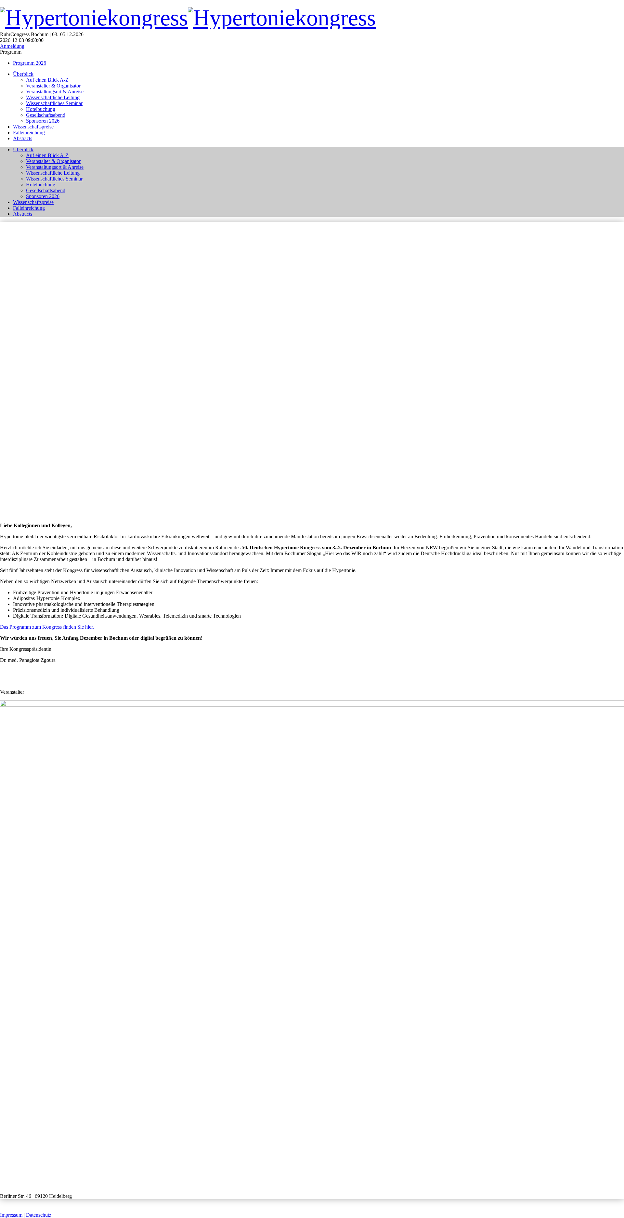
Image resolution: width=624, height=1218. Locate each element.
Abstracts (22, 138)
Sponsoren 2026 (42, 121)
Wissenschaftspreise (33, 126)
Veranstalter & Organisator (53, 85)
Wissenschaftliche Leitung (53, 97)
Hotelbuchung (40, 109)
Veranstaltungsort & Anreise (55, 91)
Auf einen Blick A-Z (47, 80)
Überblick (23, 74)
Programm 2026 (29, 63)
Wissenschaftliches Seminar (54, 103)
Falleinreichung (29, 132)
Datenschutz (38, 1215)
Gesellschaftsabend (45, 115)
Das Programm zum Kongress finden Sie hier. (47, 627)
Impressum (11, 1215)
